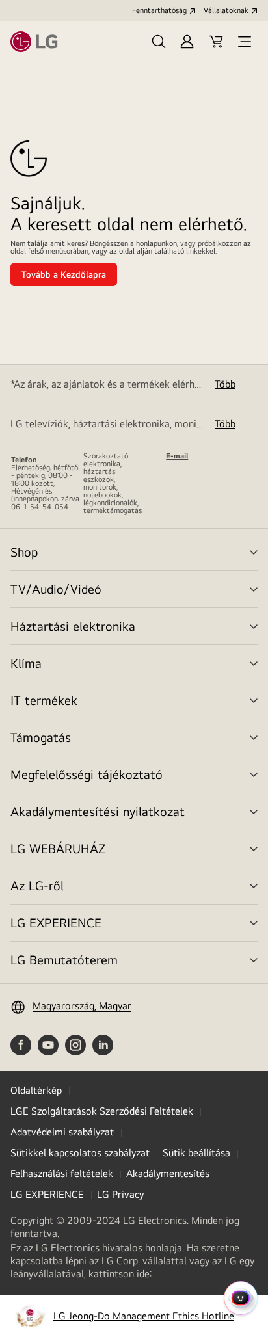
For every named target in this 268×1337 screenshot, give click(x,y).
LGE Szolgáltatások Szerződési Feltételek (101, 1111)
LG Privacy (120, 1194)
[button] (159, 42)
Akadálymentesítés (167, 1173)
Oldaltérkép (36, 1090)
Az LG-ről (37, 885)
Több (225, 384)
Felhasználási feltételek (61, 1173)
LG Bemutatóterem (64, 959)
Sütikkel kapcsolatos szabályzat (80, 1152)
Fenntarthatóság (159, 10)
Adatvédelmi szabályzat (62, 1132)
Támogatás (40, 737)
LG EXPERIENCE (55, 922)
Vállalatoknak (226, 10)
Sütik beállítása (196, 1152)
